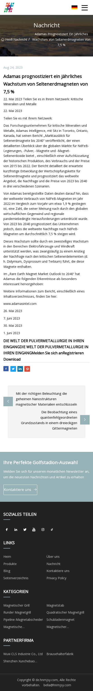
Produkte (10, 564)
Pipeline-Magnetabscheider (23, 619)
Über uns (53, 556)
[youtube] (33, 529)
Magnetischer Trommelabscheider (61, 627)
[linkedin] (15, 529)
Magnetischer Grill (16, 605)
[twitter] (24, 529)
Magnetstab (55, 605)
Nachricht (20, 39)
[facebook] (6, 529)
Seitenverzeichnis (15, 578)
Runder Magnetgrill (17, 612)
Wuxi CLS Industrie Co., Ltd (23, 654)
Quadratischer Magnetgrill (65, 612)
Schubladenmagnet (60, 619)
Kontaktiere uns (17, 489)
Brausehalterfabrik (59, 654)
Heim (8, 39)
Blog (6, 571)
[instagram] (43, 529)
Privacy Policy (56, 578)
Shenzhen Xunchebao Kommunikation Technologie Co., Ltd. (24, 662)
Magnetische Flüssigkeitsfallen (15, 627)
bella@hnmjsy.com (57, 685)
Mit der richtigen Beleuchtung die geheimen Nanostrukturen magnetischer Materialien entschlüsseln (46, 398)
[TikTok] (52, 529)
